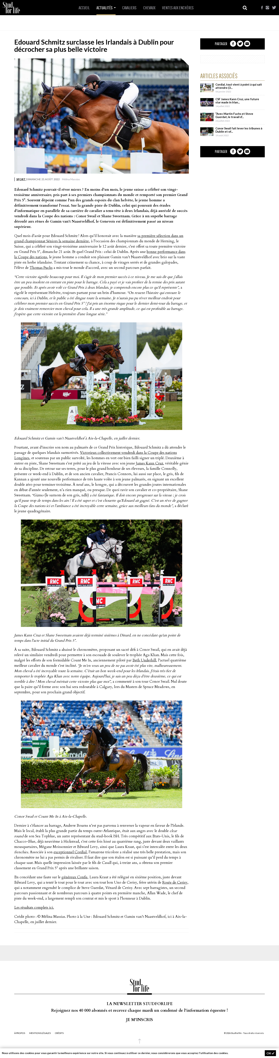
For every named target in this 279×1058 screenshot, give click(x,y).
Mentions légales (40, 1033)
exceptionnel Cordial (70, 852)
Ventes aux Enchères (178, 7)
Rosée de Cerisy (174, 882)
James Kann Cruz (149, 463)
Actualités (104, 7)
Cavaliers (129, 7)
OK (269, 1053)
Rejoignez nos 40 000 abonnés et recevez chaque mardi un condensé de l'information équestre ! (139, 1010)
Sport (21, 179)
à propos (19, 1033)
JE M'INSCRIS (139, 1020)
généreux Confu (74, 877)
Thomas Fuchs (41, 267)
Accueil (84, 7)
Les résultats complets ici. (34, 907)
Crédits (59, 1033)
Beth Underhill (144, 660)
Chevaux (149, 7)
